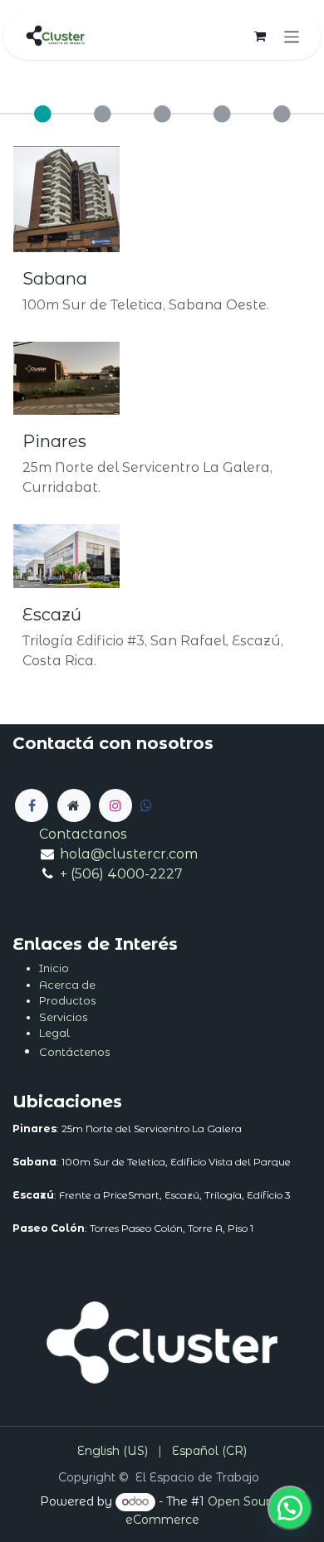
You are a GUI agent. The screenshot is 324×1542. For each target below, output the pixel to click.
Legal (54, 1032)
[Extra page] (74, 805)
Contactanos (83, 834)
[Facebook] (31, 805)
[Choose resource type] (42, 121)
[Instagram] (115, 805)
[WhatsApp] (290, 1508)
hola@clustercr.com (129, 854)
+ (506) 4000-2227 (121, 874)
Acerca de (67, 984)
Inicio (54, 968)
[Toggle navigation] (292, 36)
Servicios (63, 1017)
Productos (67, 1000)
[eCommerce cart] (260, 36)
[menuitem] (112, 1451)
